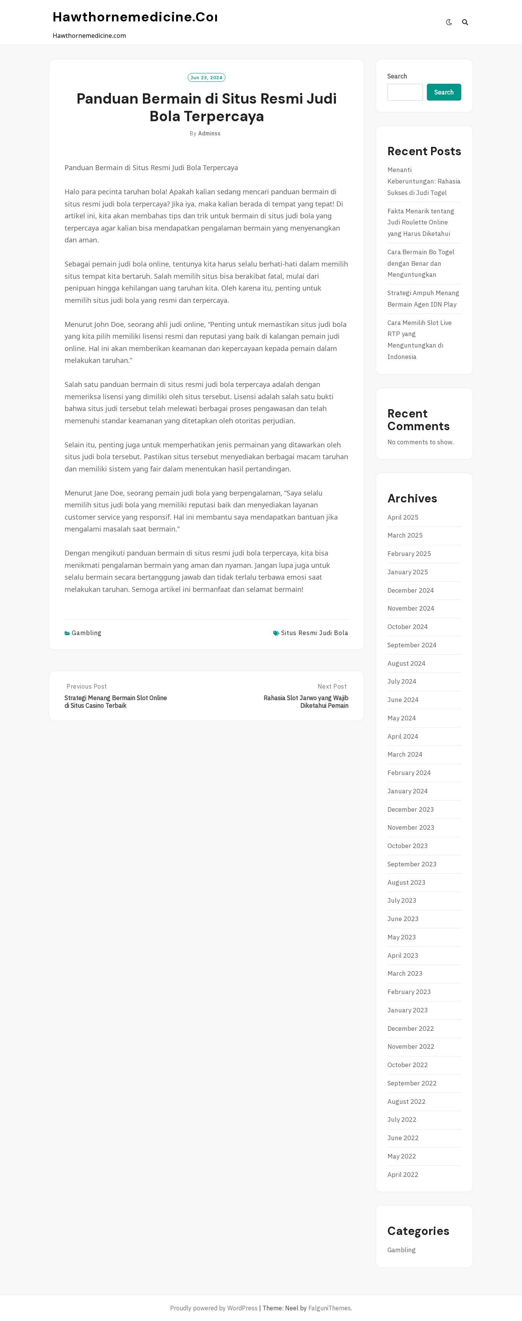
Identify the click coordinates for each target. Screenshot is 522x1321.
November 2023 (410, 827)
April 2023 (402, 955)
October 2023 (407, 846)
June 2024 (403, 699)
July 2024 (402, 681)
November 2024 (410, 608)
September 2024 (412, 645)
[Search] (465, 22)
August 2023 (406, 882)
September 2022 (412, 1083)
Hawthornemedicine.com (140, 17)
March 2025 (405, 535)
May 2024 (401, 718)
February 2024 (409, 773)
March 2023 (405, 973)
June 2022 (403, 1138)
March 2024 (405, 754)
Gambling (87, 633)
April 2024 (402, 736)
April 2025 (402, 517)
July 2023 (402, 900)
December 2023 (410, 809)
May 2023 (401, 937)
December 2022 (410, 1028)
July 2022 (402, 1119)
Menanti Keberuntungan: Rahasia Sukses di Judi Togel (423, 181)
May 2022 (401, 1156)
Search (397, 76)
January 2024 (407, 791)
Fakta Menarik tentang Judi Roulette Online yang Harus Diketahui (420, 222)
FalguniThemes (329, 1308)
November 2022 (410, 1046)
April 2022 (402, 1174)
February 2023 (409, 992)
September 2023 (412, 864)
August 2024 (406, 663)
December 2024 (410, 590)
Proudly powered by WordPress (214, 1308)
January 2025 (407, 572)
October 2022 (407, 1065)
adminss (209, 133)
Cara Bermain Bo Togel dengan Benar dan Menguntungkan (420, 263)
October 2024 (407, 626)
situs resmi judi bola (315, 633)
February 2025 (409, 553)
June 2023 (403, 919)
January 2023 (407, 1010)
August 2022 (406, 1101)
